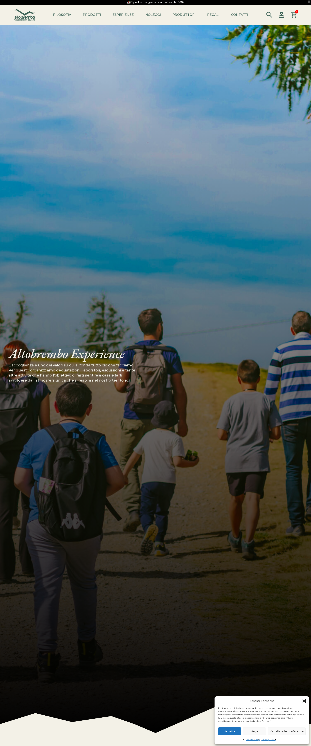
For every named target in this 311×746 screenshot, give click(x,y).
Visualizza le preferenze (287, 731)
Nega (254, 731)
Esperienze (123, 15)
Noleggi (153, 15)
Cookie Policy (253, 739)
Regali (213, 15)
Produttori (184, 15)
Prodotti (92, 15)
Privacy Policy (269, 739)
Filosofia (62, 15)
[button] (304, 701)
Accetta (229, 731)
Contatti (239, 15)
